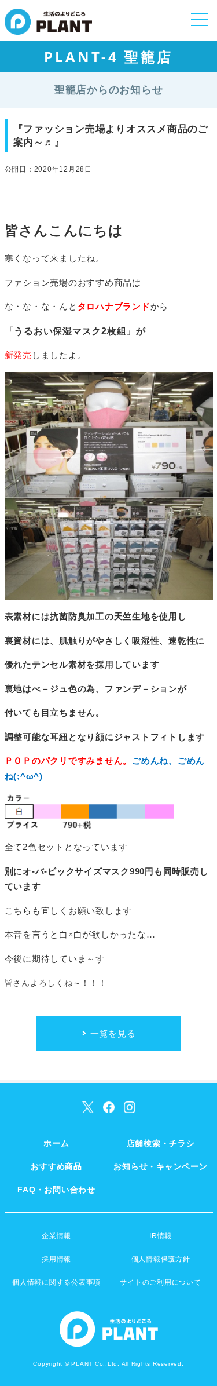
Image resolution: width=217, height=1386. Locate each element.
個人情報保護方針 (160, 1259)
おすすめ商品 (56, 1166)
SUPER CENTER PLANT (48, 29)
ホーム (56, 1143)
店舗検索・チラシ (161, 1143)
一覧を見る (113, 1033)
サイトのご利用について (160, 1282)
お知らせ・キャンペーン (160, 1166)
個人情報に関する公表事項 (56, 1282)
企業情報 (56, 1236)
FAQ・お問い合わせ (56, 1189)
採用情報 (56, 1259)
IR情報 (160, 1236)
